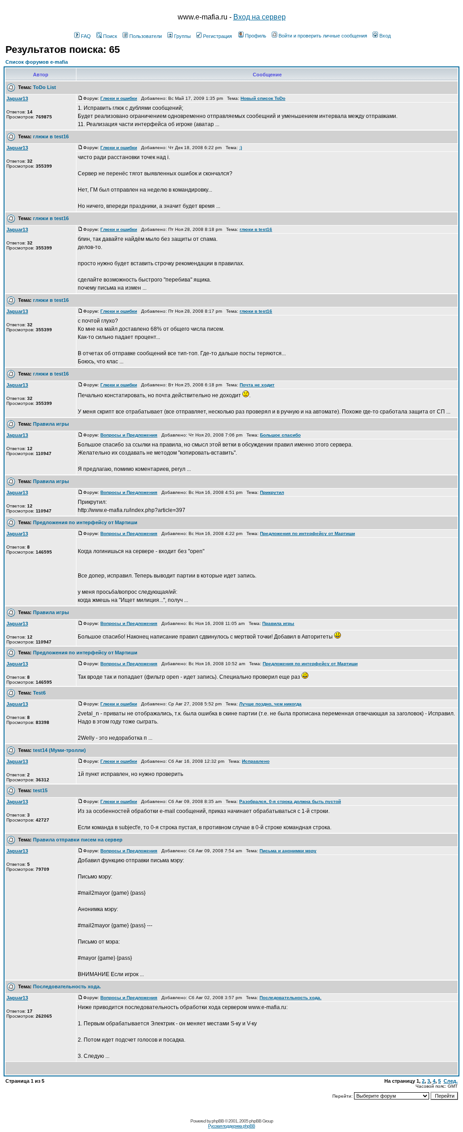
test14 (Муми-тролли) (59, 750)
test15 (40, 790)
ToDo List (44, 87)
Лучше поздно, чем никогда (270, 703)
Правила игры (51, 424)
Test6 (39, 692)
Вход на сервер (259, 17)
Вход (385, 35)
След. (451, 1081)
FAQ (86, 36)
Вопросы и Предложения (128, 434)
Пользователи (145, 36)
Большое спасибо (280, 434)
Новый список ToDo (263, 98)
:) (240, 147)
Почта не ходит (257, 384)
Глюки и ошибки (118, 98)
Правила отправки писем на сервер (78, 839)
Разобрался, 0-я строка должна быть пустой (290, 801)
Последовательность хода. (67, 986)
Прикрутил (272, 492)
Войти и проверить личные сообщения (323, 35)
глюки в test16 (51, 136)
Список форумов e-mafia (36, 62)
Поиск (110, 36)
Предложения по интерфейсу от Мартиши (85, 522)
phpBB (218, 1120)
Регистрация (217, 36)
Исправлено (255, 761)
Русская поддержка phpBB (231, 1125)
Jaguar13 (17, 98)
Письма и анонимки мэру (288, 850)
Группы (182, 36)
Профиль (255, 35)
